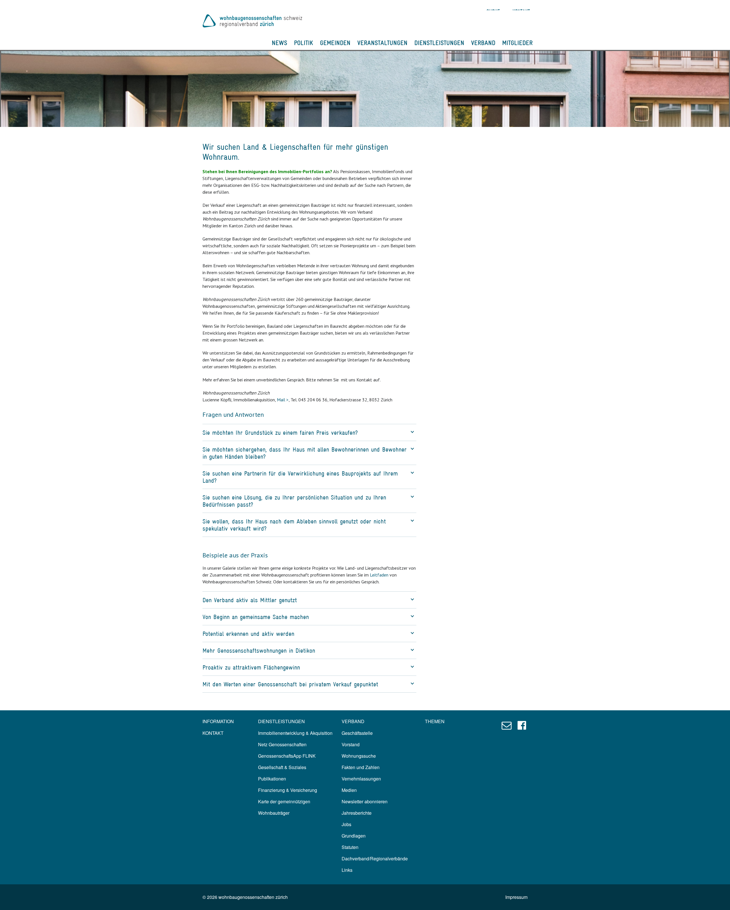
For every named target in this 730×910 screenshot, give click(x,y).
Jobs (346, 824)
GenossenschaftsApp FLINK (287, 756)
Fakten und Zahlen (361, 767)
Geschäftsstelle (357, 733)
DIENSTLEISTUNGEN (439, 43)
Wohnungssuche (359, 756)
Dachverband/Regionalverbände (375, 858)
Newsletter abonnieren (365, 801)
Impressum (516, 897)
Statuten (350, 847)
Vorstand (351, 744)
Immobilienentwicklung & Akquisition (295, 733)
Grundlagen (354, 835)
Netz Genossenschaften (282, 744)
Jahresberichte (357, 813)
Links (347, 870)
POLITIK (303, 43)
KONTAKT (213, 733)
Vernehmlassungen (361, 778)
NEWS (279, 43)
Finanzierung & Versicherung (287, 790)
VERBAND (483, 43)
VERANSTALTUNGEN (382, 43)
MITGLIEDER (517, 43)
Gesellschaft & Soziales (282, 767)
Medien (349, 790)
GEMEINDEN (335, 43)
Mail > (283, 400)
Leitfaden (379, 575)
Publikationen (272, 778)
